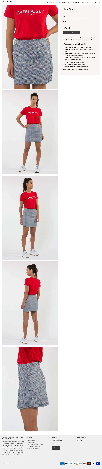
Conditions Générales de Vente (35, 444)
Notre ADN (76, 2)
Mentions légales (15, 463)
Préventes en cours (52, 2)
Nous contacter (31, 440)
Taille (64, 13)
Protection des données (33, 448)
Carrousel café (85, 2)
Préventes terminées (64, 2)
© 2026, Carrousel (5, 463)
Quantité (65, 21)
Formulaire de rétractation (34, 446)
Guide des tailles (31, 442)
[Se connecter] (95, 2)
